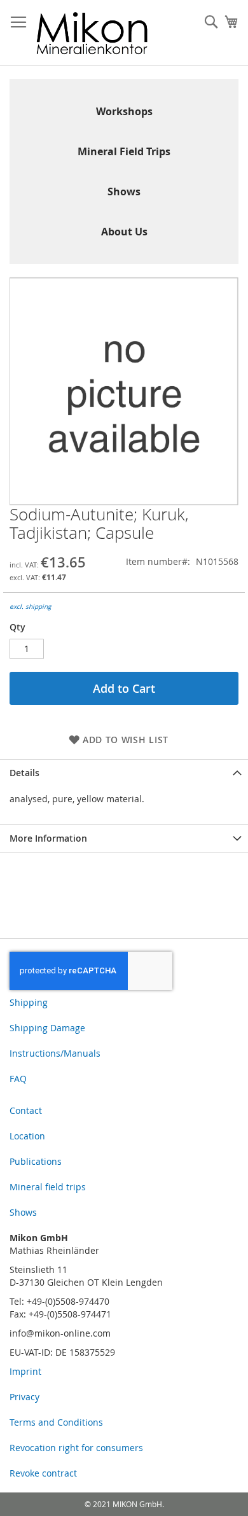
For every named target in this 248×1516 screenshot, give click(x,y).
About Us (124, 232)
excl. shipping (30, 606)
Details (24, 773)
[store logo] (92, 33)
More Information (48, 838)
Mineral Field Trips (124, 151)
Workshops (124, 111)
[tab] (124, 772)
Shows (124, 191)
